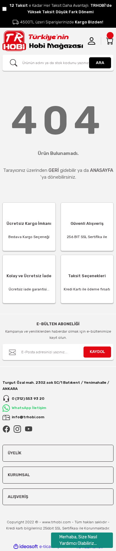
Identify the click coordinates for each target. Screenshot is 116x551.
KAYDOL (97, 351)
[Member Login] (91, 41)
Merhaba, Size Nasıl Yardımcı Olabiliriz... (78, 540)
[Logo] (42, 40)
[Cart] (110, 41)
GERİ (54, 170)
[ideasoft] (25, 546)
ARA (100, 62)
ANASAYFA (101, 170)
